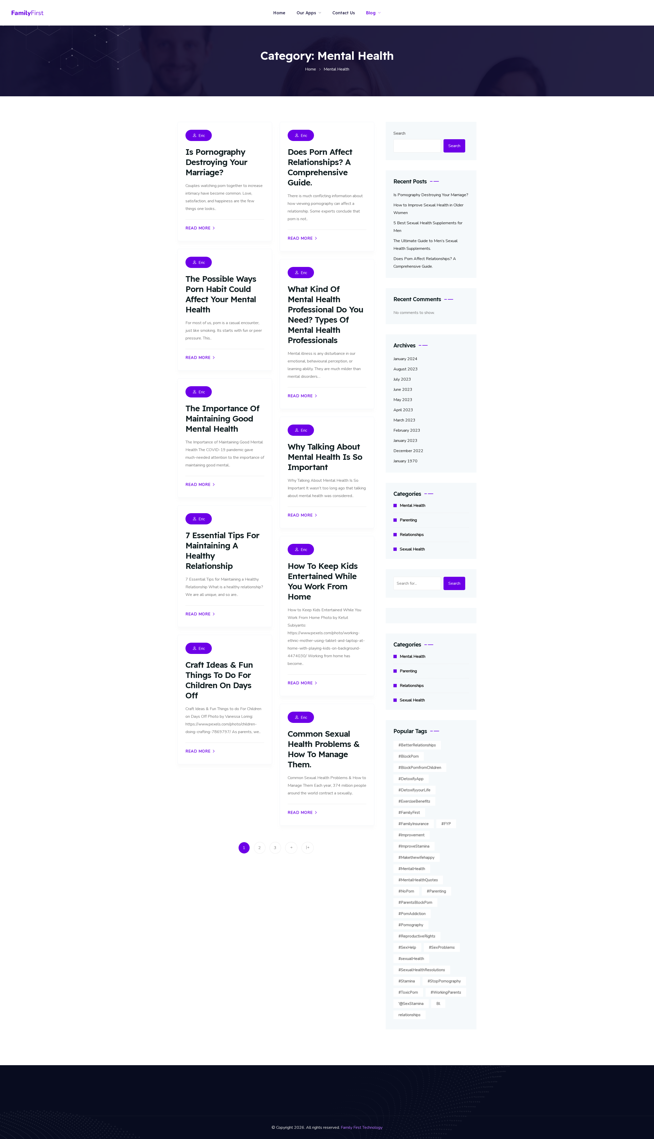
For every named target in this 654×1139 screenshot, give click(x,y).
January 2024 (405, 359)
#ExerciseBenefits (414, 801)
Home (279, 12)
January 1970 (405, 461)
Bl (438, 1003)
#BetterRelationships (417, 745)
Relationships (412, 534)
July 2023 (402, 379)
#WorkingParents (446, 992)
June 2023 (402, 389)
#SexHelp (407, 947)
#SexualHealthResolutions (422, 969)
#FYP (446, 823)
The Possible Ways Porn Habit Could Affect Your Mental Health (220, 294)
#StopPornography (444, 981)
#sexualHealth (411, 958)
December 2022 (408, 451)
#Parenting (436, 891)
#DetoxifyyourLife (414, 790)
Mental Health (412, 505)
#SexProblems (442, 947)
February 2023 (406, 430)
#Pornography (411, 924)
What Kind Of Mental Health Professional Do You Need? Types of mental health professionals (325, 314)
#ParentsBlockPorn (415, 902)
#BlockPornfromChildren (420, 767)
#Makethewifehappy (417, 857)
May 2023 (402, 400)
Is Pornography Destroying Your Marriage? (216, 162)
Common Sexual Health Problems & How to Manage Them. (323, 749)
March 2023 (404, 420)
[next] (291, 848)
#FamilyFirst (409, 812)
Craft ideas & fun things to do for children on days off (219, 680)
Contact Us (343, 12)
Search (399, 133)
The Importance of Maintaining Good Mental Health (222, 418)
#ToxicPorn (408, 992)
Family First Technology (361, 1127)
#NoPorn (406, 891)
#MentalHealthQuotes (418, 880)
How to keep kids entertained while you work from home (323, 581)
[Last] (307, 848)
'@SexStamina (411, 1003)
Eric (201, 136)
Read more (198, 228)
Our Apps (306, 12)
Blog (371, 12)
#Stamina (407, 981)
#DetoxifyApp (411, 778)
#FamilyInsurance (414, 823)
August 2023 (405, 369)
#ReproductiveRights (417, 936)
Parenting (408, 520)
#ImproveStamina (414, 846)
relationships (410, 1014)
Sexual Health (412, 549)
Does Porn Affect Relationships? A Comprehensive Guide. (320, 167)
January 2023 (405, 440)
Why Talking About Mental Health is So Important (325, 456)
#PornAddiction (412, 913)
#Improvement (412, 835)
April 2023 (403, 410)
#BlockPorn (409, 756)
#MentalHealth (412, 868)
